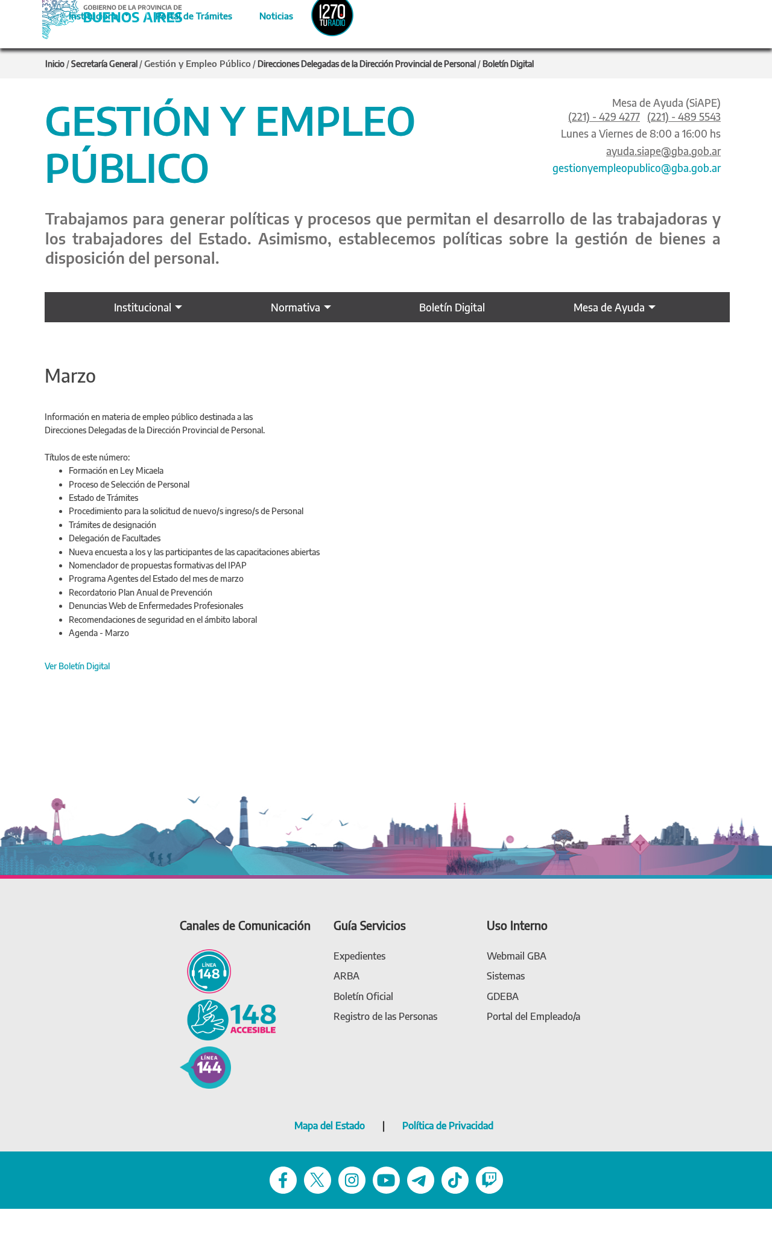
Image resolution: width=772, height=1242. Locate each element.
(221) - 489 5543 (684, 116)
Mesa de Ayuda (609, 307)
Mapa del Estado (329, 1125)
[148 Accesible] (228, 1018)
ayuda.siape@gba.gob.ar (663, 151)
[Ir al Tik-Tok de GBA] (455, 1179)
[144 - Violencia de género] (205, 1067)
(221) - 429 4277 (604, 116)
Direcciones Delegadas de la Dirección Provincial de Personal (367, 64)
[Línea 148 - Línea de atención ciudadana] (205, 970)
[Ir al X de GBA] (317, 1179)
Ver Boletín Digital (77, 666)
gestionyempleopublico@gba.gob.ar (636, 167)
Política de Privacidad (447, 1125)
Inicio (55, 64)
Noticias (266, 14)
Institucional (142, 307)
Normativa (295, 307)
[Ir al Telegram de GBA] (420, 1179)
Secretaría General (104, 64)
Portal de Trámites (187, 14)
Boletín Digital (508, 64)
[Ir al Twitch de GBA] (489, 1179)
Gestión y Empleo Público (197, 63)
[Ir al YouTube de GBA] (386, 1179)
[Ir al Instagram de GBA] (351, 1179)
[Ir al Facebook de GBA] (283, 1179)
